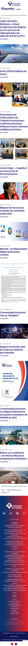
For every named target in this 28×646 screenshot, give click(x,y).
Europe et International (15, 576)
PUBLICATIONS (14, 603)
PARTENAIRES (14, 611)
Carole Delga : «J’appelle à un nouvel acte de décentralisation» (13, 170)
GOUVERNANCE (14, 523)
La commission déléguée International (14, 581)
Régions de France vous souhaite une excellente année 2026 (12, 210)
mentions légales (14, 636)
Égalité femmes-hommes (14, 574)
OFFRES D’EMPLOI (14, 613)
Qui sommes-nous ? (14, 519)
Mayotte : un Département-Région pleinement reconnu (14, 251)
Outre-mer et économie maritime (15, 587)
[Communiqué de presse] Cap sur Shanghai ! (13, 314)
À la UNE (14, 599)
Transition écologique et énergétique (15, 590)
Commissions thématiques (14, 527)
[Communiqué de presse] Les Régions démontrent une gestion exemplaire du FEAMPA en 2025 (13, 413)
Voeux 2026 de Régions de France (13, 72)
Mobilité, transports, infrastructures (14, 585)
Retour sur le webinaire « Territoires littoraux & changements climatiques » (14, 455)
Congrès (15, 595)
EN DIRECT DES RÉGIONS (15, 601)
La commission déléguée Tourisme (14, 555)
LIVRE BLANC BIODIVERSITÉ (14, 604)
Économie (14, 548)
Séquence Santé (14, 608)
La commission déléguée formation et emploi (14, 572)
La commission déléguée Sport (14, 543)
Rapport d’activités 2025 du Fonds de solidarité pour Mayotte (12, 349)
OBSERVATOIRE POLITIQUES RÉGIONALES (14, 525)
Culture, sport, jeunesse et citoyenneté (14, 538)
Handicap (14, 583)
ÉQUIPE (14, 592)
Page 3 (9, 490)
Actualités (14, 597)
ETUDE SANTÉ (14, 606)
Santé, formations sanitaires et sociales (14, 588)
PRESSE (14, 610)
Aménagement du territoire (14, 536)
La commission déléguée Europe (14, 579)
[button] (3, 3)
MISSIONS (14, 522)
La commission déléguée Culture (15, 541)
